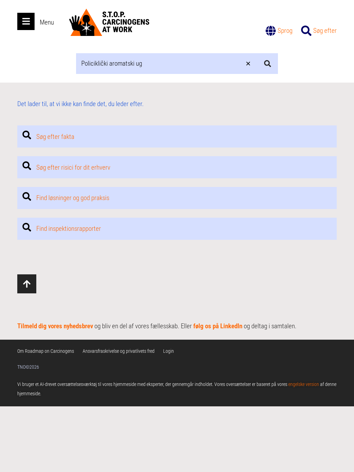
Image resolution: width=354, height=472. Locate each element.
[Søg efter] (306, 31)
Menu (47, 22)
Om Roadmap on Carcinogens (45, 351)
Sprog (285, 31)
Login (168, 351)
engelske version (303, 384)
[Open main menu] (26, 21)
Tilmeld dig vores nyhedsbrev (55, 326)
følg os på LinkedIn (217, 326)
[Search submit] (267, 63)
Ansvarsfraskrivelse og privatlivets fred (119, 351)
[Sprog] (271, 31)
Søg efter (325, 31)
